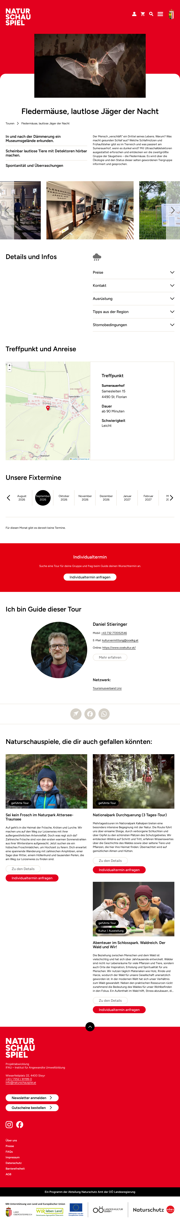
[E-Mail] (76, 714)
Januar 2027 (127, 497)
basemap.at (84, 459)
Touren (10, 123)
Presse (10, 1146)
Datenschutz (14, 1163)
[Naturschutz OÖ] (153, 1210)
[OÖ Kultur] (108, 1210)
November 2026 (85, 497)
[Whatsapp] (104, 714)
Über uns (11, 1140)
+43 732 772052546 (114, 633)
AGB (8, 1174)
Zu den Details (23, 869)
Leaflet (74, 459)
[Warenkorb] (143, 14)
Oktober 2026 (64, 497)
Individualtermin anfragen (90, 577)
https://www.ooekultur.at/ (119, 647)
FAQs (9, 1151)
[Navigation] (160, 14)
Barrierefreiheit (15, 1168)
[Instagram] (9, 1125)
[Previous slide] (7, 210)
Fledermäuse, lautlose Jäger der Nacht (45, 123)
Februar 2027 (148, 497)
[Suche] (151, 14)
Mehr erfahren (110, 657)
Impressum (13, 1157)
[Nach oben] (90, 1026)
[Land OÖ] (44, 1210)
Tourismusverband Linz (107, 688)
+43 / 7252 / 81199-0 (19, 1079)
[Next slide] (173, 210)
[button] (133, 274)
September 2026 (43, 497)
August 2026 (21, 497)
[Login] (134, 14)
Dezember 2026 (106, 497)
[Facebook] (90, 714)
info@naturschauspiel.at (21, 1082)
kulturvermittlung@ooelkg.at (120, 640)
